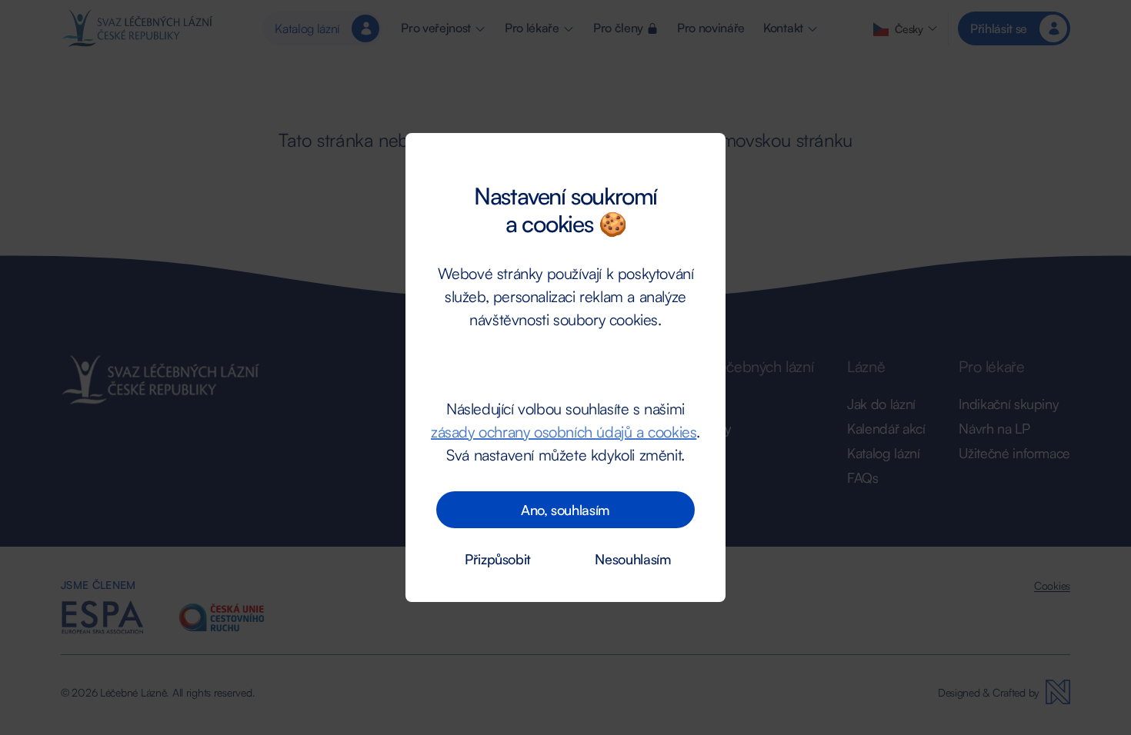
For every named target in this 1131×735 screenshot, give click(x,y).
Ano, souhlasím (565, 509)
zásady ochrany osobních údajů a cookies (563, 431)
